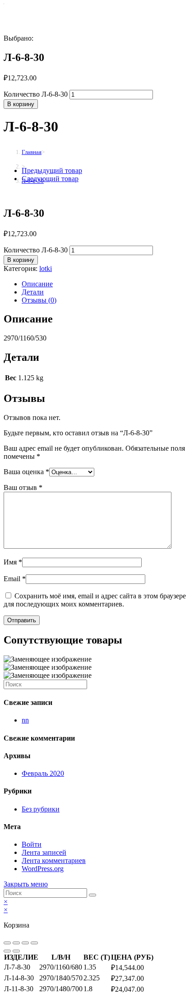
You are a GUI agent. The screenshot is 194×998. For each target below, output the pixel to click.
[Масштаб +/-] (34, 943)
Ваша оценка (26, 472)
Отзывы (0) (39, 300)
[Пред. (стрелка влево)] (7, 951)
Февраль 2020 (43, 773)
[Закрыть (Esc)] (7, 943)
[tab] (106, 284)
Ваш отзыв (23, 487)
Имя (13, 562)
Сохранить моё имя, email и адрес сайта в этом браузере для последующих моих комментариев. (95, 600)
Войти (32, 844)
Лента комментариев (54, 860)
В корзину (20, 104)
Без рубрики (41, 809)
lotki (45, 268)
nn (25, 720)
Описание (37, 284)
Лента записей (44, 852)
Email (15, 579)
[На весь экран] (25, 943)
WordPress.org (43, 868)
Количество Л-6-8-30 (36, 94)
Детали (33, 292)
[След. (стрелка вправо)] (16, 951)
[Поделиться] (16, 943)
